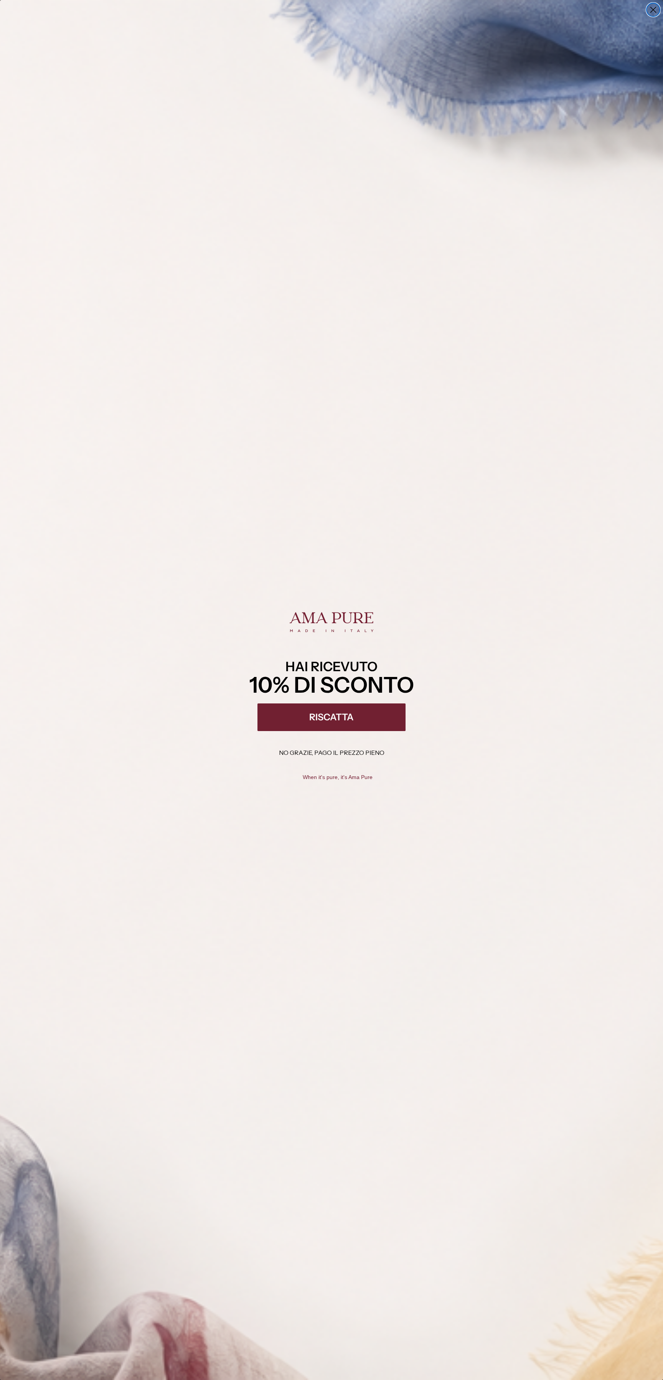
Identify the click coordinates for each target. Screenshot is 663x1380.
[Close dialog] (653, 10)
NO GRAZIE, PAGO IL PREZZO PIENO (331, 752)
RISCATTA (331, 717)
